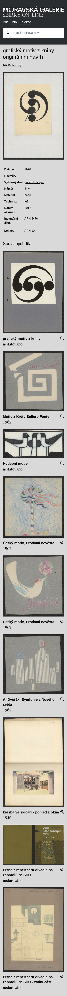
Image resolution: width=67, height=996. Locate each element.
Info (14, 22)
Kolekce (25, 22)
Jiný (27, 188)
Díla (6, 22)
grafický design (34, 182)
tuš (26, 201)
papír (27, 195)
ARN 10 (29, 230)
